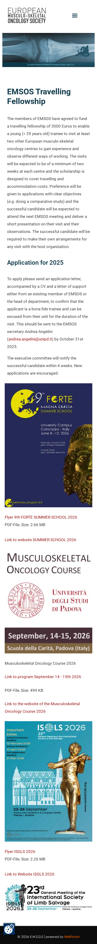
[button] (74, 15)
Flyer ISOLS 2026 (20, 851)
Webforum (72, 937)
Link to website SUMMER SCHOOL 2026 (40, 539)
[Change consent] (9, 929)
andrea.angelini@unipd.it (30, 339)
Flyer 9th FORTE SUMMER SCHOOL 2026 (41, 517)
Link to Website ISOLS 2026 (29, 874)
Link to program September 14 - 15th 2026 (43, 676)
